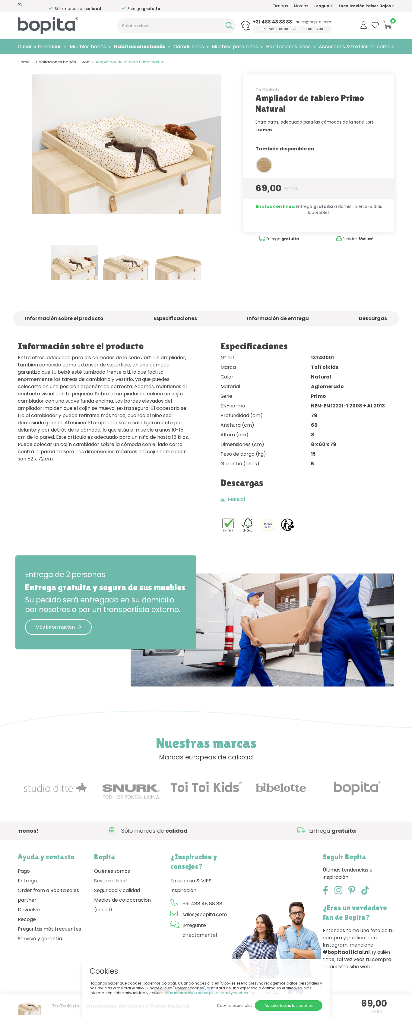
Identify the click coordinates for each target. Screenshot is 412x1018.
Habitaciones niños (288, 46)
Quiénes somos (112, 871)
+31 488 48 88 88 (272, 22)
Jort (86, 61)
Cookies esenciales (234, 1005)
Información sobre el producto (64, 318)
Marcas (301, 5)
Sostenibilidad (110, 880)
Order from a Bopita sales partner (48, 895)
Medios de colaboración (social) (122, 905)
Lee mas (263, 130)
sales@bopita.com (313, 22)
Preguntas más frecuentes (49, 928)
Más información (55, 627)
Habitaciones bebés (139, 46)
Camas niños (188, 46)
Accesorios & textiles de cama (355, 46)
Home (24, 61)
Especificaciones (175, 318)
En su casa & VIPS (190, 880)
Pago (24, 871)
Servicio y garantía (40, 938)
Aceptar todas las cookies (289, 1005)
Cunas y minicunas (40, 46)
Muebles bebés (88, 46)
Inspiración (183, 890)
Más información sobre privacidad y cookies (206, 992)
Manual (236, 499)
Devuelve (29, 909)
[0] (388, 25)
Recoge (27, 919)
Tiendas (280, 5)
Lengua (322, 5)
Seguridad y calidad (117, 890)
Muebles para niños (235, 46)
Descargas (373, 318)
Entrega (27, 880)
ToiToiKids (267, 89)
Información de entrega (278, 318)
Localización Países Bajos (365, 5)
